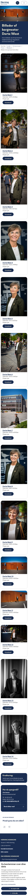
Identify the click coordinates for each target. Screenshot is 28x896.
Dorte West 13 (8, 700)
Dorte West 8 (8, 486)
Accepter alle (15, 888)
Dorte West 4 (8, 262)
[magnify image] (14, 73)
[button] (24, 3)
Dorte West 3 (8, 206)
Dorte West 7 (8, 430)
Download (8, 102)
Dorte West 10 (8, 576)
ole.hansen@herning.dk (11, 801)
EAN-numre (4, 852)
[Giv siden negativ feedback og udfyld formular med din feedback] (9, 827)
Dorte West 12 (8, 644)
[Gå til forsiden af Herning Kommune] (8, 2)
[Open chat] (17, 3)
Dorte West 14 (8, 756)
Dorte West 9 (8, 542)
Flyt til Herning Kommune (9, 859)
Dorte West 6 (8, 374)
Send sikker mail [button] (9, 806)
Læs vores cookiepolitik (8, 884)
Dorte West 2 (8, 150)
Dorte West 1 (7, 95)
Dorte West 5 (8, 318)
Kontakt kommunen (7, 849)
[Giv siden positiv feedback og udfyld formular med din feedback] (4, 827)
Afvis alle (15, 893)
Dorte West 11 (8, 610)
